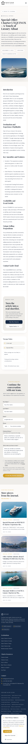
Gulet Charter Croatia (6, 641)
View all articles (5, 498)
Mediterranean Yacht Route (17, 704)
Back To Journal (9, 11)
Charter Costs (4, 660)
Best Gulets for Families (6, 711)
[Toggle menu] (26, 3)
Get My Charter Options (14, 475)
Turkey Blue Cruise (15, 702)
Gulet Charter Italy (5, 646)
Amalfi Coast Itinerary (6, 704)
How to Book (4, 662)
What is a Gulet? (5, 667)
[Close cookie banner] (24, 717)
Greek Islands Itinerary (20, 700)
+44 (6, 426)
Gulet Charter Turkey (6, 643)
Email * (4, 416)
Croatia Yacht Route (5, 702)
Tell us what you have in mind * (10, 445)
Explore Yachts (13, 326)
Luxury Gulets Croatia (17, 711)
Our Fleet (3, 670)
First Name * (6, 401)
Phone (4, 423)
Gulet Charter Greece (6, 638)
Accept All (7, 731)
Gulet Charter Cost (5, 709)
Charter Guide (4, 657)
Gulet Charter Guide (5, 706)
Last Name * (6, 408)
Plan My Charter (14, 322)
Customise (9, 739)
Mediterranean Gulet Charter (7, 700)
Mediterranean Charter (6, 648)
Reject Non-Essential (10, 735)
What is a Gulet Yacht (15, 706)
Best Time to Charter (6, 665)
